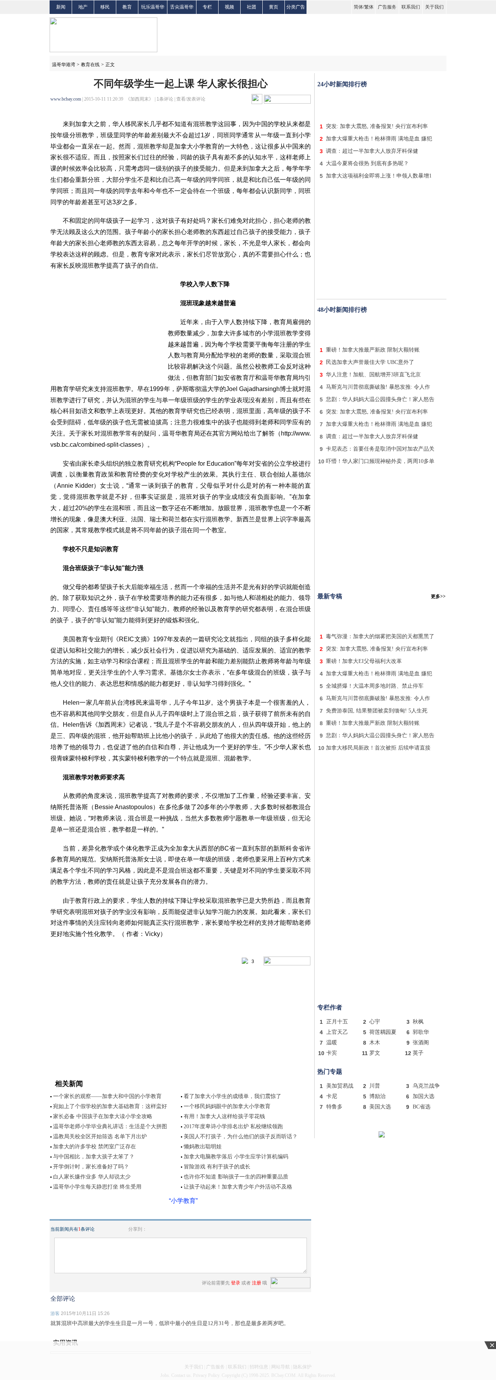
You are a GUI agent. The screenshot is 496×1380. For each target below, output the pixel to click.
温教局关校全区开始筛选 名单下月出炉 (100, 1136)
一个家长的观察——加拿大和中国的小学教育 (107, 1096)
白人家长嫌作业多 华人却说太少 (92, 1177)
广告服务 (387, 7)
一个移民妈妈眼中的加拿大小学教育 (227, 1106)
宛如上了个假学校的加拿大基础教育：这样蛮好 (110, 1106)
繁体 (369, 7)
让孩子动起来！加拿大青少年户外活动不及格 (238, 1187)
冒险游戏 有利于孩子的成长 (217, 1167)
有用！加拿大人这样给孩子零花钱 (224, 1116)
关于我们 (434, 7)
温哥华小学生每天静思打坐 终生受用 (97, 1187)
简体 (358, 7)
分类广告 (295, 7)
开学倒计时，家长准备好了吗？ (91, 1167)
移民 (105, 7)
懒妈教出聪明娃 (203, 1146)
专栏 (207, 7)
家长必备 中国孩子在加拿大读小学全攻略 (102, 1116)
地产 (83, 7)
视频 (229, 7)
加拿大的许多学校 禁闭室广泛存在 (94, 1146)
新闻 (60, 7)
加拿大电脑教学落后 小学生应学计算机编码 (236, 1157)
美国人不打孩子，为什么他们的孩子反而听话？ (241, 1136)
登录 (235, 1283)
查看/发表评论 (190, 99)
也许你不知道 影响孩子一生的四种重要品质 (236, 1177)
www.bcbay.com (65, 99)
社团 (251, 7)
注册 (256, 1283)
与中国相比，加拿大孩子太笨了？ (93, 1157)
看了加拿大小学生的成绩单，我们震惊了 (232, 1096)
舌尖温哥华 (181, 7)
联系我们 (410, 7)
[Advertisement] (382, 103)
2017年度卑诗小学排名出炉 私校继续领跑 (233, 1126)
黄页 (273, 7)
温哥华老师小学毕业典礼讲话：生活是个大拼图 (110, 1126)
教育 (127, 7)
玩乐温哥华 (152, 7)
